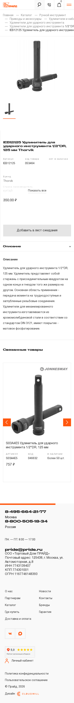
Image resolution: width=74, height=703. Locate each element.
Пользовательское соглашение (26, 680)
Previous (7, 422)
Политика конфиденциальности (27, 674)
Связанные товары (23, 349)
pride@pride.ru (23, 549)
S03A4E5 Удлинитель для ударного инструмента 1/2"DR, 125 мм (32, 445)
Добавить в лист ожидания (37, 230)
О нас (9, 591)
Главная (8, 15)
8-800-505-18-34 (26, 521)
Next (67, 422)
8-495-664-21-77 (25, 511)
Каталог (26, 15)
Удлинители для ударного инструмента (37, 23)
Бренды (44, 605)
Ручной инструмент (52, 15)
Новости (45, 591)
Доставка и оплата (18, 619)
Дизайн (10, 694)
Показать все (37, 190)
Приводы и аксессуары (25, 19)
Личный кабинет (23, 661)
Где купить (12, 612)
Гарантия (45, 612)
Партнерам (12, 598)
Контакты (45, 598)
